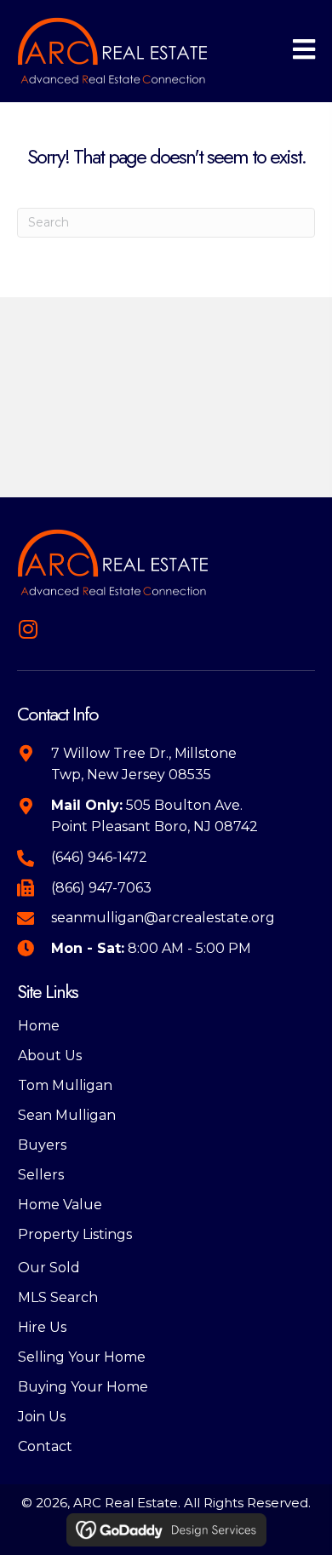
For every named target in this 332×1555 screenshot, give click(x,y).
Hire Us (42, 1327)
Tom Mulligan (65, 1085)
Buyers (42, 1145)
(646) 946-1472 (99, 857)
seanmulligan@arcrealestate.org (163, 917)
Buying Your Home (83, 1387)
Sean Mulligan (67, 1115)
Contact (45, 1446)
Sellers (41, 1175)
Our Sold (49, 1267)
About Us (50, 1055)
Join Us (42, 1417)
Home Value (60, 1204)
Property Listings (75, 1234)
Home (39, 1026)
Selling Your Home (82, 1357)
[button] (27, 629)
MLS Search (58, 1297)
